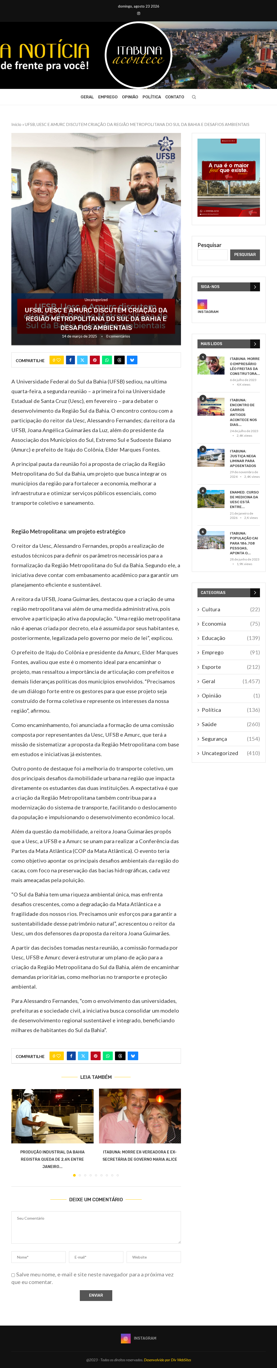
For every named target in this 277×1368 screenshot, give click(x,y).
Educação (231, 638)
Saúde (231, 724)
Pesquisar (209, 245)
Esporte (231, 666)
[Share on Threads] (119, 360)
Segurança (231, 738)
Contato (174, 97)
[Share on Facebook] (70, 360)
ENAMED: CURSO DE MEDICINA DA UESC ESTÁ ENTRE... (244, 499)
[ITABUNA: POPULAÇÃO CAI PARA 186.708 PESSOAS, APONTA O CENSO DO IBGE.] (211, 540)
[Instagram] (138, 13)
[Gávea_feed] (228, 142)
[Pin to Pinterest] (95, 360)
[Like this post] (59, 360)
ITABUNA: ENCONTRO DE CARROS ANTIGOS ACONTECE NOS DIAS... (243, 412)
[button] (18, 1132)
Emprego (108, 97)
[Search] (194, 97)
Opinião (130, 97)
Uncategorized (231, 753)
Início (16, 124)
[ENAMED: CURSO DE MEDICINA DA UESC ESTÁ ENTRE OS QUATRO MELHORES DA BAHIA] (211, 499)
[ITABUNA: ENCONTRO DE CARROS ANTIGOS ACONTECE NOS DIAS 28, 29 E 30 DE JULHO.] (211, 407)
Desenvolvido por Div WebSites (167, 1359)
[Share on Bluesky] (132, 360)
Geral (87, 97)
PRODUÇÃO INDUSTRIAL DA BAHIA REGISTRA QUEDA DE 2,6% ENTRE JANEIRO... (52, 1159)
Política (152, 97)
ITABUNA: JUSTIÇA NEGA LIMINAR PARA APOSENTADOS (243, 458)
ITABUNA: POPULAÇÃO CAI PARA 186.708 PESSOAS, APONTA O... (244, 543)
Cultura (231, 609)
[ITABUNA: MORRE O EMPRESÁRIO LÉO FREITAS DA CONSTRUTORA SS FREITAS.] (211, 365)
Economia (231, 623)
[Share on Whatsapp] (107, 360)
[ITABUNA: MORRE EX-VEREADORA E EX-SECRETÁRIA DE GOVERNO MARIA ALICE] (140, 1116)
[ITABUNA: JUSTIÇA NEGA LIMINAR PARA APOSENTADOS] (211, 458)
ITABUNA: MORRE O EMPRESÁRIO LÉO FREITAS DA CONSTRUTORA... (245, 366)
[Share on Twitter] (82, 360)
